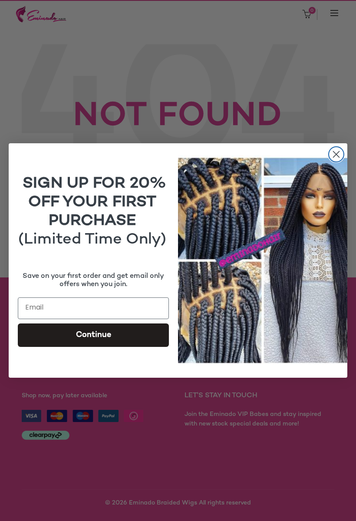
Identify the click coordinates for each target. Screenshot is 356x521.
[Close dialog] (336, 154)
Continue (93, 335)
